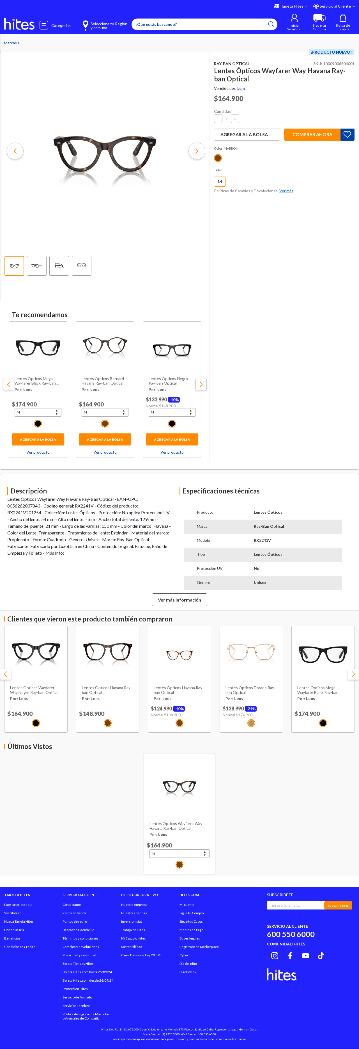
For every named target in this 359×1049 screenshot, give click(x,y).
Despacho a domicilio (78, 930)
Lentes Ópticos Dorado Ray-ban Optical (250, 690)
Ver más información (179, 599)
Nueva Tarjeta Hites (19, 921)
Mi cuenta (187, 904)
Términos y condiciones (80, 938)
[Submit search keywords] (271, 24)
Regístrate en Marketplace (199, 947)
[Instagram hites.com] (274, 954)
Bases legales (190, 938)
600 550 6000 (291, 934)
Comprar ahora (312, 134)
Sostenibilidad (131, 947)
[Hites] (19, 24)
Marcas (11, 42)
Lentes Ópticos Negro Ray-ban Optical (168, 381)
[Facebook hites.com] (290, 954)
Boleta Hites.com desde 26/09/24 (88, 980)
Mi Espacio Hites (133, 938)
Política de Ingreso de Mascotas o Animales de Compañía (86, 1016)
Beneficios (12, 938)
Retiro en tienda (74, 913)
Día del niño (188, 963)
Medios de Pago (191, 930)
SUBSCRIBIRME (338, 905)
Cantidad (223, 111)
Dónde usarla (14, 930)
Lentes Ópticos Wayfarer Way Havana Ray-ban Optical (175, 826)
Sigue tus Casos (191, 921)
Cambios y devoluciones (81, 947)
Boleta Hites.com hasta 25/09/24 (87, 972)
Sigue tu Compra (192, 913)
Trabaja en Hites (133, 930)
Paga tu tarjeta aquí (18, 904)
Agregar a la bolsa (38, 439)
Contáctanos (72, 904)
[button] (294, 22)
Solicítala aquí (14, 913)
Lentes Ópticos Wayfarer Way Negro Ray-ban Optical (34, 690)
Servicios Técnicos (76, 1006)
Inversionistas (131, 921)
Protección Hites (75, 989)
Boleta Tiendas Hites (78, 963)
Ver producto (38, 452)
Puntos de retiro (75, 921)
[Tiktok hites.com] (321, 954)
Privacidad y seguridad (79, 955)
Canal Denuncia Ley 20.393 (141, 955)
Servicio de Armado (77, 997)
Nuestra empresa (134, 904)
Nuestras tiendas (134, 913)
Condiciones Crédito (19, 947)
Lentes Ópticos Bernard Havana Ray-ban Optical (103, 381)
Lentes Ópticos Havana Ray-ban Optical (107, 690)
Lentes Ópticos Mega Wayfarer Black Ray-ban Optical (35, 381)
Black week (188, 972)
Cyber (184, 955)
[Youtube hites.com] (305, 954)
